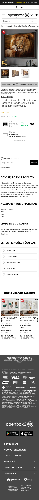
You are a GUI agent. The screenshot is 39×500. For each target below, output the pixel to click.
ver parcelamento (19, 140)
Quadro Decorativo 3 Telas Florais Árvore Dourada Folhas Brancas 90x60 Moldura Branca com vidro (29, 319)
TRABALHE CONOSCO (14, 468)
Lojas (21, 7)
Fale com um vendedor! (28, 85)
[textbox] (18, 21)
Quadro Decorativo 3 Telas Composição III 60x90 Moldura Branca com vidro (10, 319)
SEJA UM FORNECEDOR (15, 450)
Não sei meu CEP (6, 167)
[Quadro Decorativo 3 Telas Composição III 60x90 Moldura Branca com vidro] (10, 307)
